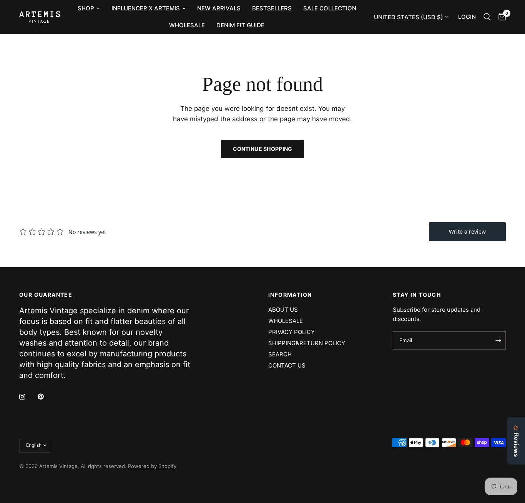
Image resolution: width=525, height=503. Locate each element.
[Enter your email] (498, 340)
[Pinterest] (46, 396)
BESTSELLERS (272, 8)
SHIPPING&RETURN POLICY (306, 343)
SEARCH (280, 354)
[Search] (487, 17)
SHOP (86, 8)
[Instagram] (27, 396)
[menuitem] (89, 8)
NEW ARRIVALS (219, 8)
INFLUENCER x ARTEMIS (145, 8)
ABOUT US (283, 309)
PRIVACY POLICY (291, 332)
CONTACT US (287, 365)
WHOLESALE (187, 25)
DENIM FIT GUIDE (240, 25)
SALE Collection (329, 8)
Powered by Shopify (152, 466)
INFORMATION (290, 294)
